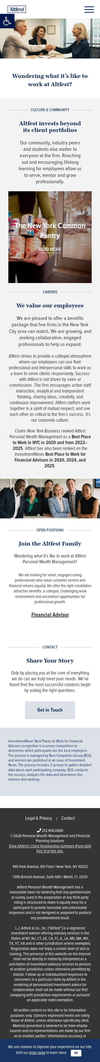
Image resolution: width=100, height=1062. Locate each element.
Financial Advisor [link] (50, 615)
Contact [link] (68, 819)
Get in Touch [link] (50, 710)
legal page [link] (37, 1053)
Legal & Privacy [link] (38, 819)
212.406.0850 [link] (52, 831)
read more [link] (50, 249)
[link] (7, 21)
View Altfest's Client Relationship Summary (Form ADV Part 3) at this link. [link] (50, 849)
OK (76, 1053)
